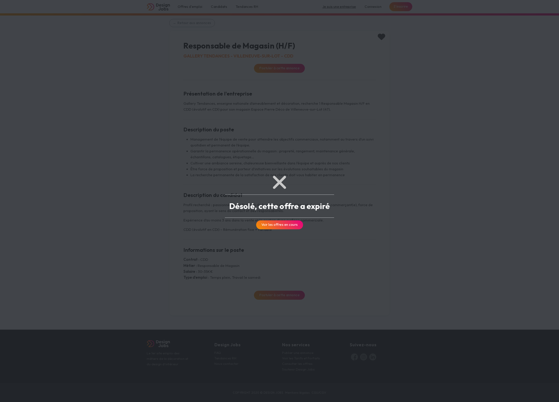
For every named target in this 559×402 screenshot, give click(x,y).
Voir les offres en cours (279, 224)
